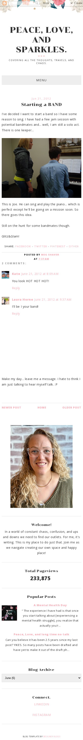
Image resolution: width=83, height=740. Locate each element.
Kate (16, 274)
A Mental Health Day (50, 605)
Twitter (40, 246)
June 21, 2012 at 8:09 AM (39, 274)
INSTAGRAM (41, 715)
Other (74, 246)
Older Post (71, 407)
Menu (41, 80)
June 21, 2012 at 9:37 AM (52, 299)
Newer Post (11, 407)
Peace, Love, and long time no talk (41, 634)
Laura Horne (22, 299)
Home (41, 407)
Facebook (23, 246)
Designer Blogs (51, 736)
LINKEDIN (41, 704)
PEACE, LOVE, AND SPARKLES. (41, 39)
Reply (16, 288)
